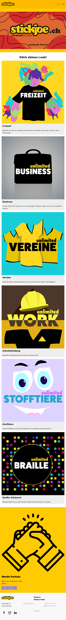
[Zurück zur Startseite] (8, 4)
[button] (63, 4)
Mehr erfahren (9, 588)
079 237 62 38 (51, 606)
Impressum (37, 611)
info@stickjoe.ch (28, 603)
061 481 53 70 (50, 603)
